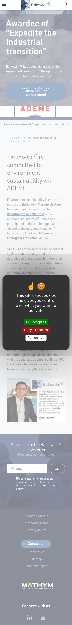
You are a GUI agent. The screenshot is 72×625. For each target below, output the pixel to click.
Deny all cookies (36, 330)
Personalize (36, 338)
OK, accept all (36, 322)
